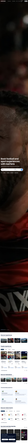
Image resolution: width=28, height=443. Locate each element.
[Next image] (6, 355)
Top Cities (8, 172)
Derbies (4, 172)
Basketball (13, 349)
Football (6, 349)
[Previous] (25, 370)
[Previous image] (1, 355)
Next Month (12, 172)
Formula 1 (9, 349)
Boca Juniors (16, 172)
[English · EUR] (25, 1)
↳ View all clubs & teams (4, 422)
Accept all (12, 439)
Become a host (22, 1)
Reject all (5, 439)
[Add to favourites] (5, 352)
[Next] (26, 370)
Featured (2, 349)
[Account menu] (26, 1)
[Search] (22, 170)
